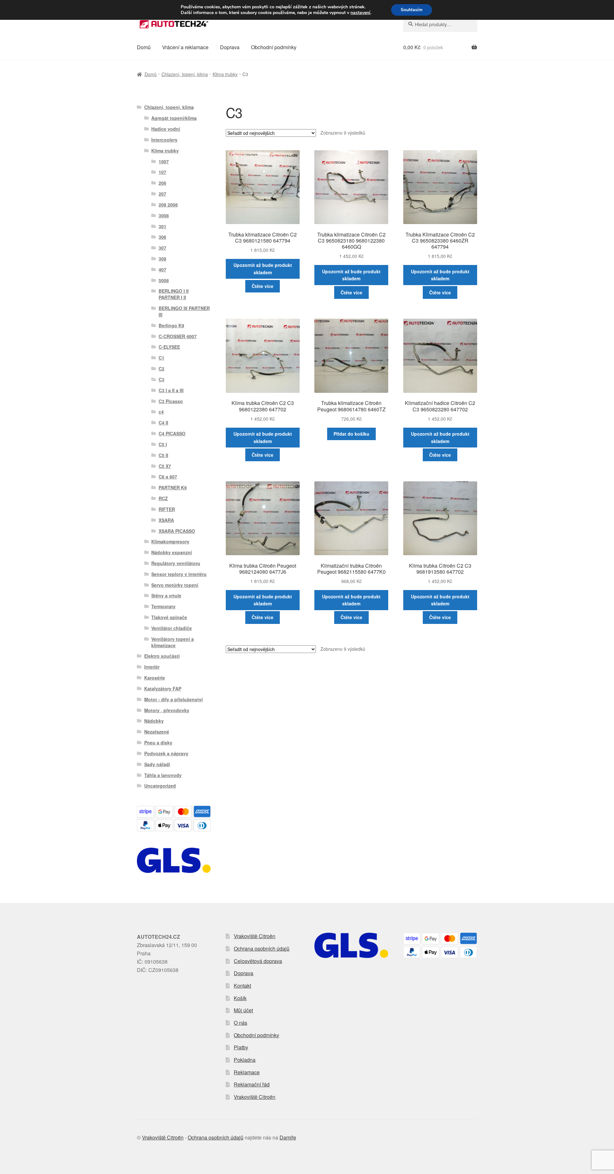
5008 (164, 280)
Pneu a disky (158, 742)
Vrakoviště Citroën (254, 936)
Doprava (230, 47)
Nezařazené (156, 731)
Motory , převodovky (166, 710)
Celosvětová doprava (258, 961)
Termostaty (163, 606)
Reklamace (247, 1072)
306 (162, 237)
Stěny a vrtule (166, 595)
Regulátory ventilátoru (175, 563)
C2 (161, 368)
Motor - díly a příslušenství (173, 699)
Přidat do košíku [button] (351, 434)
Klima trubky (225, 74)
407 (162, 269)
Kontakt (242, 985)
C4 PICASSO (172, 433)
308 (162, 258)
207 (162, 193)
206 (162, 183)
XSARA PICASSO (177, 531)
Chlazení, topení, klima (184, 74)
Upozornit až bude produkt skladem (262, 269)
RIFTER (167, 509)
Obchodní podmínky (273, 47)
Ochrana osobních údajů (261, 948)
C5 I (163, 444)
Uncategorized (160, 785)
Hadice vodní (165, 129)
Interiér (152, 667)
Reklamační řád (252, 1084)
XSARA (166, 520)
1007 (164, 161)
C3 (161, 379)
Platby (241, 1047)
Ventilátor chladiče (171, 628)
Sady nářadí (157, 764)
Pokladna (245, 1059)
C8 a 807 (168, 476)
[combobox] (440, 24)
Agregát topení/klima (174, 118)
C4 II (163, 422)
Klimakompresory (170, 541)
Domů (144, 47)
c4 (161, 411)
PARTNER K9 (173, 487)
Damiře (287, 1137)
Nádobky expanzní (171, 552)
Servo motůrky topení (174, 585)
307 (162, 248)
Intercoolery (164, 139)
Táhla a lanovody (163, 775)
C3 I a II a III (171, 390)
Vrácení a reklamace (185, 47)
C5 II (163, 455)
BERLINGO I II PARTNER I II (174, 294)
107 (162, 172)
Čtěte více (262, 286)
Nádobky (154, 721)
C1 (161, 357)
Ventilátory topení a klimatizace (172, 642)
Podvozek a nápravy (166, 753)
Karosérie (154, 677)
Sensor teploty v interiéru (179, 574)
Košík (240, 998)
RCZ (163, 498)
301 (162, 226)
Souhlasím (411, 10)
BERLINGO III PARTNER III (184, 311)
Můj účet (243, 1010)
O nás (240, 1022)
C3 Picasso (171, 401)
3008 (164, 215)
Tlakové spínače (169, 617)
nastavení (360, 13)
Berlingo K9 (171, 325)
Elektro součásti (162, 656)
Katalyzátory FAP (162, 688)
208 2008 (168, 204)
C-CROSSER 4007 (178, 336)
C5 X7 (165, 466)
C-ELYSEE (169, 347)
